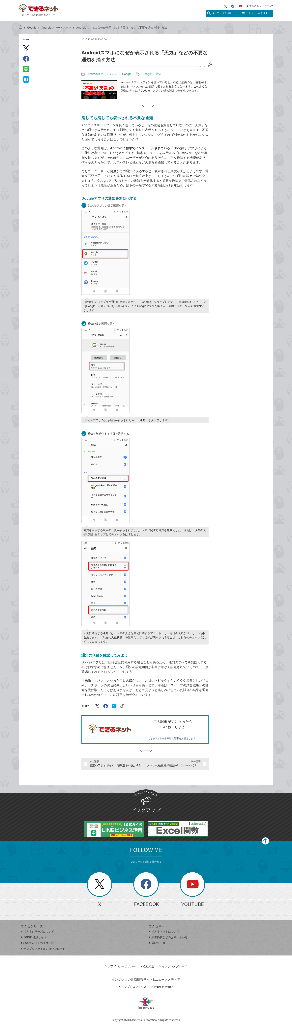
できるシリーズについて (38, 931)
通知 (158, 74)
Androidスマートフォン (56, 27)
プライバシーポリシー (122, 966)
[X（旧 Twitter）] (225, 6)
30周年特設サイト (34, 937)
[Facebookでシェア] (26, 58)
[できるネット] (20, 27)
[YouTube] (240, 6)
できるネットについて (261, 6)
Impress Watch (163, 986)
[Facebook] (232, 6)
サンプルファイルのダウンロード (44, 948)
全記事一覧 (158, 943)
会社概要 (148, 966)
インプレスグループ (174, 966)
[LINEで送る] (26, 69)
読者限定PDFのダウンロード (41, 943)
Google (31, 27)
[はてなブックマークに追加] (26, 79)
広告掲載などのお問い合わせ (169, 937)
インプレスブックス (133, 986)
